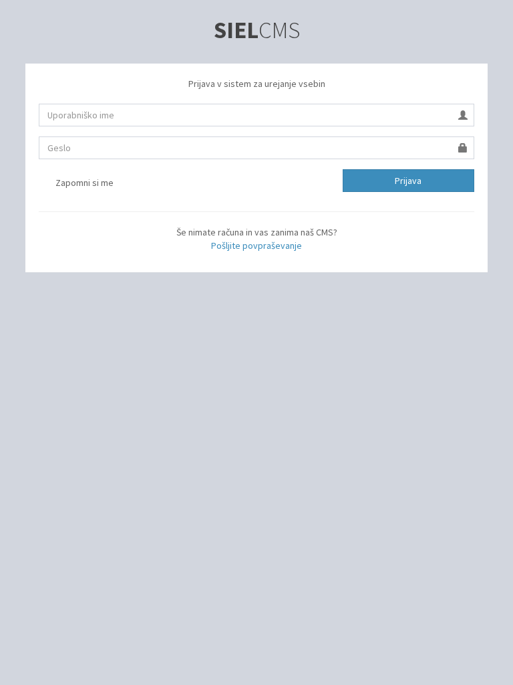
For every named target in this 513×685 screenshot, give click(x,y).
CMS (257, 30)
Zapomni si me (83, 183)
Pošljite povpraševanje (256, 245)
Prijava (408, 181)
